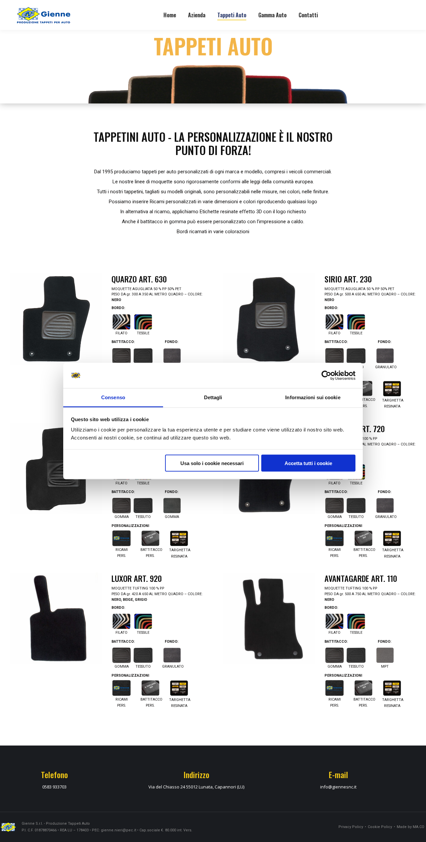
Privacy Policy (350, 827)
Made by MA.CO (410, 827)
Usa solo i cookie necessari (212, 463)
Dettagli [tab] (213, 397)
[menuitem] (169, 15)
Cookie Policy (380, 827)
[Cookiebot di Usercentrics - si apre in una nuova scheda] (326, 376)
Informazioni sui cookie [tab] (312, 397)
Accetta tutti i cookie (308, 463)
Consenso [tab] (113, 397)
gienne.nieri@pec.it (118, 830)
